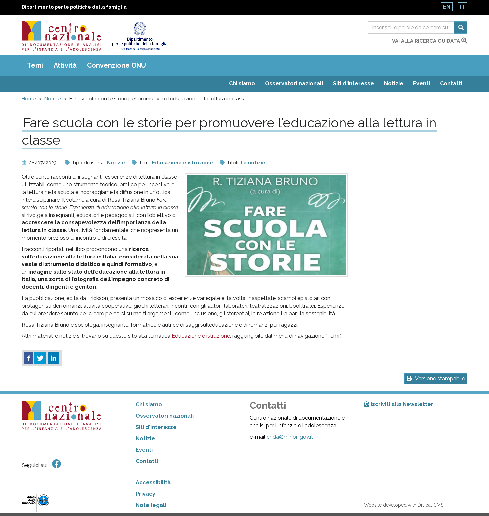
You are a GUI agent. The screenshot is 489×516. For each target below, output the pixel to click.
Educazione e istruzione (182, 163)
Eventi (421, 83)
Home (29, 99)
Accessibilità (153, 482)
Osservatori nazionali (294, 83)
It (462, 7)
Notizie (393, 83)
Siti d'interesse (353, 83)
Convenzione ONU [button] (116, 65)
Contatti (451, 83)
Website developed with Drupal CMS (403, 505)
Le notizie (253, 163)
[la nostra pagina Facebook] (57, 464)
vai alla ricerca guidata (426, 41)
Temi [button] (35, 65)
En (446, 7)
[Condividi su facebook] (28, 358)
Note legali (151, 505)
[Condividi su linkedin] (53, 358)
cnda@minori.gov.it (290, 437)
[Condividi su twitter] (40, 358)
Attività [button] (65, 65)
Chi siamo (242, 83)
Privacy (145, 494)
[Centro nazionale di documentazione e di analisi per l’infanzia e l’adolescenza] (61, 36)
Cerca (460, 27)
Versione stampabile (440, 378)
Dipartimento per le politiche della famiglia (74, 7)
